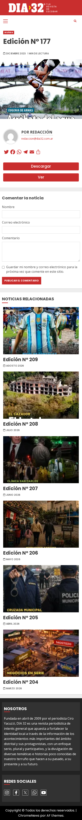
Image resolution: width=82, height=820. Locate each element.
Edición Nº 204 (41, 653)
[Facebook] (13, 152)
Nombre (8, 207)
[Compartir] (38, 152)
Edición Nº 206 (41, 524)
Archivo (8, 32)
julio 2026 (13, 430)
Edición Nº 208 (41, 395)
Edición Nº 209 (41, 330)
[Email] (32, 152)
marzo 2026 (14, 688)
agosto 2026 (15, 365)
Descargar (41, 166)
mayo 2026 (13, 559)
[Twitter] (6, 152)
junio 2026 (13, 494)
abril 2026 (13, 623)
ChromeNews (28, 815)
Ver (41, 177)
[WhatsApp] (19, 152)
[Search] (75, 21)
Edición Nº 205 (41, 588)
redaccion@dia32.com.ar (37, 138)
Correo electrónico (16, 222)
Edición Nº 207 (41, 459)
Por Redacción (36, 132)
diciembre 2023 (16, 53)
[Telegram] (25, 152)
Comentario (11, 238)
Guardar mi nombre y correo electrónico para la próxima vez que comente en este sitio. (41, 269)
